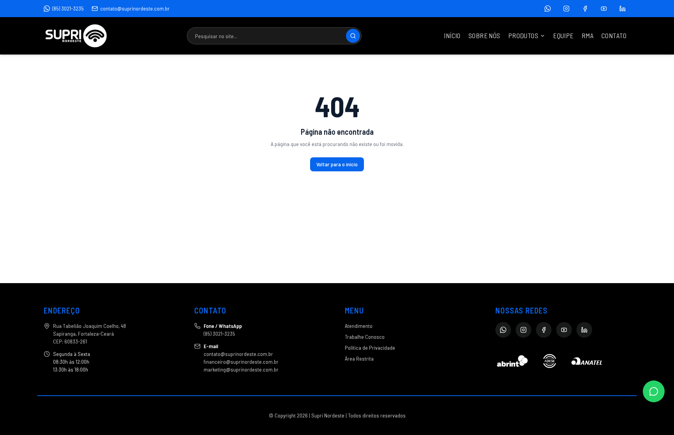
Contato (613, 35)
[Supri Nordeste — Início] (76, 36)
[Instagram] (566, 8)
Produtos (523, 35)
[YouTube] (604, 8)
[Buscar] (353, 36)
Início (452, 35)
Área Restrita (359, 358)
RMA (588, 35)
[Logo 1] (512, 361)
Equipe (563, 35)
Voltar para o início (337, 164)
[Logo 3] (587, 361)
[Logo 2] (549, 361)
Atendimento (358, 325)
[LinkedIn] (622, 8)
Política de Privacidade (370, 347)
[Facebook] (585, 8)
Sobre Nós (484, 35)
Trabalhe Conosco (365, 336)
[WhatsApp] (547, 8)
